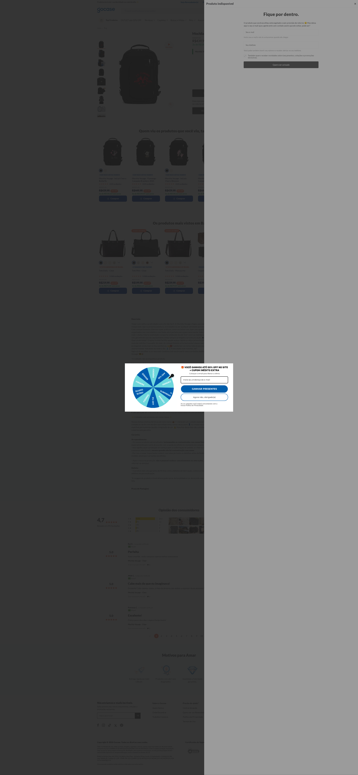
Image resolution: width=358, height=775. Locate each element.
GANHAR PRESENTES (204, 389)
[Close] (229, 366)
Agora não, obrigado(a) (204, 397)
